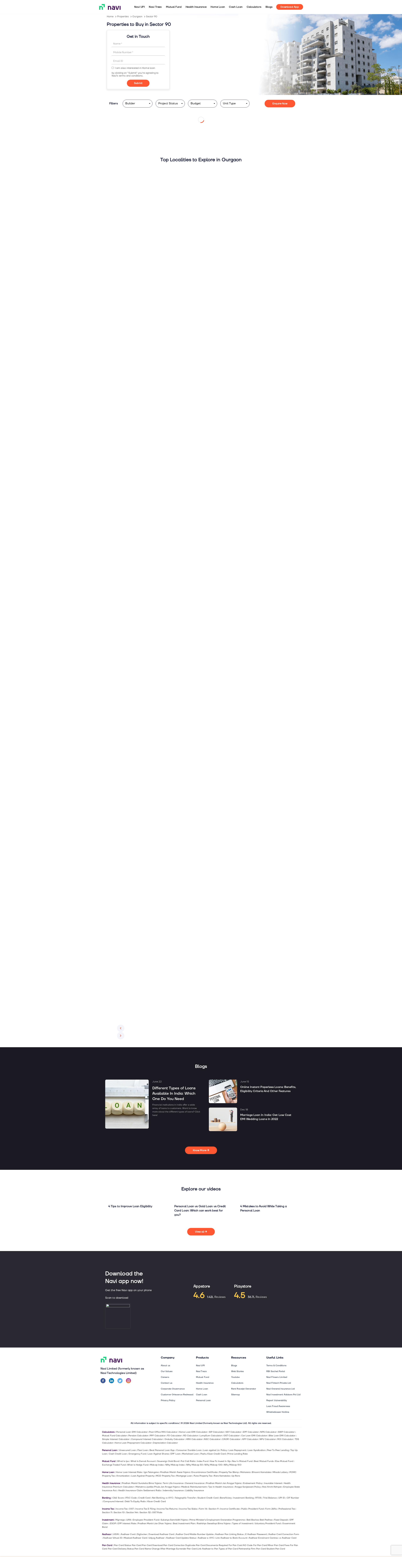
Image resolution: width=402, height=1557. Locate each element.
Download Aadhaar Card (161, 1534)
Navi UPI (139, 7)
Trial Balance (270, 1497)
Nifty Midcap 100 (213, 1464)
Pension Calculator (138, 1435)
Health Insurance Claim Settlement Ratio (139, 1490)
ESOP (113, 1523)
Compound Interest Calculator (147, 1439)
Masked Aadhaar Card (135, 1537)
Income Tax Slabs (188, 1508)
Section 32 (145, 1512)
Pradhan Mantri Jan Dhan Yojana (154, 1523)
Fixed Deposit (281, 1519)
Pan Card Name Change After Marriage (154, 1548)
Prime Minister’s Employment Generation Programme (217, 1519)
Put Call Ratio (188, 1461)
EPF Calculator (251, 1431)
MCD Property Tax (165, 1475)
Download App (289, 7)
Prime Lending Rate (237, 1453)
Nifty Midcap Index (175, 1464)
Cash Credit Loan (118, 1453)
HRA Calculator (194, 1439)
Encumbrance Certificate (204, 1472)
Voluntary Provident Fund (268, 1523)
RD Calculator (190, 1435)
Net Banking (158, 1497)
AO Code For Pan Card (255, 1545)
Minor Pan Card (276, 1545)
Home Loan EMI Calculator (193, 1431)
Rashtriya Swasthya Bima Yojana (214, 1523)
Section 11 (107, 1512)
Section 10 (119, 1512)
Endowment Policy (252, 1483)
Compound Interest (113, 1501)
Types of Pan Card (228, 1548)
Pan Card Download (152, 1545)
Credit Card (144, 1497)
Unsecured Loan (127, 1450)
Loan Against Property (142, 1475)
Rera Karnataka (222, 1475)
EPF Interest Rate (127, 1523)
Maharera (245, 1472)
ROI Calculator (285, 1439)
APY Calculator (250, 1439)
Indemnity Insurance (173, 1490)
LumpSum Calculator (211, 1435)
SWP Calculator (286, 1431)
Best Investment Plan (184, 1523)
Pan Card (136, 1545)
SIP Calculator (216, 1431)
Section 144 (132, 1512)
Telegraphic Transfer (185, 1497)
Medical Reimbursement (194, 1486)
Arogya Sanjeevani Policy (248, 1486)
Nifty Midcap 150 (232, 1464)
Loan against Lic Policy (215, 1450)
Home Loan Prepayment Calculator (133, 1442)
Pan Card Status (122, 1545)
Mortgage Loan (184, 1475)
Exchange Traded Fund (114, 1464)
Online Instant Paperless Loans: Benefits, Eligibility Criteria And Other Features (268, 1089)
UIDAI (116, 1534)
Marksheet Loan (190, 1453)
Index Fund (202, 1461)
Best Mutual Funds (264, 1461)
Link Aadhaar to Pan (207, 1548)
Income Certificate (230, 1508)
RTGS (258, 1497)
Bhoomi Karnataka (261, 1472)
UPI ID (281, 1497)
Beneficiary (225, 1497)
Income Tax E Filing (145, 1508)
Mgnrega (120, 1519)
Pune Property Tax (203, 1475)
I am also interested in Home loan (135, 68)
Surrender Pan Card (186, 1548)
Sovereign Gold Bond (168, 1461)
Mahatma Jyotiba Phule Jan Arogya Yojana (158, 1486)
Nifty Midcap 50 (194, 1464)
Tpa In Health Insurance (220, 1486)
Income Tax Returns (167, 1508)
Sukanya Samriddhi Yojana (174, 1519)
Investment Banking (243, 1497)
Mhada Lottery (280, 1472)
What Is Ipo (123, 1461)
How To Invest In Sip (220, 1461)
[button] (120, 1028)
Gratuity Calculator (174, 1439)
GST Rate (157, 1512)
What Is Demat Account (143, 1461)
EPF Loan (175, 1453)
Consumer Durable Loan (188, 1450)
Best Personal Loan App (161, 1450)
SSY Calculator (233, 1431)
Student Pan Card (275, 1548)
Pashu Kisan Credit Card (213, 1453)
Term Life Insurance (173, 1483)
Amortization (123, 1475)
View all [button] (200, 1231)
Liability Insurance (194, 1490)
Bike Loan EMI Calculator (282, 1435)
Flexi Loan (142, 1450)
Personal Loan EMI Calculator (131, 1431)
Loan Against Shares (158, 1453)
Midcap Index (157, 1464)
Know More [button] (200, 1150)
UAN (128, 1519)
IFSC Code (131, 1497)
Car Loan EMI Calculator (254, 1435)
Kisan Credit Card (156, 1501)
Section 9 (214, 1508)
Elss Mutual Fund (284, 1461)
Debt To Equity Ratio (135, 1501)
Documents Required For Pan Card (224, 1545)
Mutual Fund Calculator (114, 1435)
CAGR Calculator (231, 1439)
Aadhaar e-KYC (206, 1537)
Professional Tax (286, 1508)
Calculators (254, 7)
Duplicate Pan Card (195, 1545)
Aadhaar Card (128, 1534)
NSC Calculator (212, 1439)
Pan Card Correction (174, 1545)
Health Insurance (196, 7)
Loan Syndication (256, 1450)
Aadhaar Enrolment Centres (263, 1537)
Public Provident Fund (252, 1508)
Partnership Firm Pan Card (252, 1548)
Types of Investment (242, 1523)
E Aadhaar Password (256, 1534)
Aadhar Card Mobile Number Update (195, 1534)
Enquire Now (279, 103)
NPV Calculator (268, 1439)
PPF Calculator (157, 1435)
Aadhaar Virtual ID (112, 1537)
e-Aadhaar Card (288, 1537)
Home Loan (218, 7)
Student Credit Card (207, 1497)
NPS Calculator (268, 1431)
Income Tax (122, 1508)
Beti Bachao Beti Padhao (259, 1519)
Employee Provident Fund (146, 1519)
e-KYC (169, 1497)
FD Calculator (174, 1435)
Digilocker (142, 1534)
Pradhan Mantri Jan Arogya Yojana (223, 1483)
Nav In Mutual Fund (242, 1461)
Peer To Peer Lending (278, 1450)
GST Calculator (231, 1435)
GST (131, 1508)
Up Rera (235, 1475)
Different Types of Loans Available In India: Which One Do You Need (174, 1093)
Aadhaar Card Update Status (181, 1537)
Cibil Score (118, 1497)
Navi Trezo (155, 7)
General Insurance (194, 1483)
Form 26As (271, 1508)
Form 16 (203, 1508)
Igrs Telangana (151, 1472)
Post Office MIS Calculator (163, 1431)
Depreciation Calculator (165, 1442)
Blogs (269, 7)
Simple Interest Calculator (115, 1439)
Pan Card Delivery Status (121, 1548)
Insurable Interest (273, 1483)
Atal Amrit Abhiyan (272, 1486)
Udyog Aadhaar (156, 1537)
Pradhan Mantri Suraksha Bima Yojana (141, 1483)
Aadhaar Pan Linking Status (229, 1534)
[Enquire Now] (138, 83)
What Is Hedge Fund (137, 1464)
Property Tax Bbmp (229, 1472)
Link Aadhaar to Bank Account (231, 1537)
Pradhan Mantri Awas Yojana (175, 1472)
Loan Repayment (237, 1450)
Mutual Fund (174, 7)
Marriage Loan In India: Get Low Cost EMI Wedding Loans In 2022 (265, 1117)
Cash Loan (235, 7)
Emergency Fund (137, 1453)
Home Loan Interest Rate (129, 1472)
